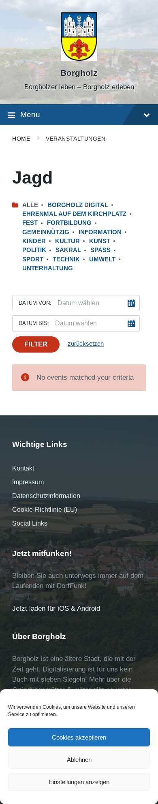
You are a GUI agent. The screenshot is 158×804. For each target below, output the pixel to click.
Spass (100, 250)
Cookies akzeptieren (79, 737)
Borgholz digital (77, 205)
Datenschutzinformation (46, 495)
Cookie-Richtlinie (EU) (44, 509)
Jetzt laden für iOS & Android (56, 608)
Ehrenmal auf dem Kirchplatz (74, 214)
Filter (35, 344)
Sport (32, 259)
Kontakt (23, 468)
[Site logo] (79, 58)
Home (21, 138)
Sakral (68, 250)
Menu (30, 114)
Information (100, 232)
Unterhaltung (47, 268)
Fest (30, 223)
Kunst (99, 241)
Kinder (34, 241)
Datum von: (35, 303)
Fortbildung (69, 223)
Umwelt (102, 259)
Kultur (67, 241)
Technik (66, 259)
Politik (34, 250)
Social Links (29, 523)
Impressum (28, 482)
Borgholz (79, 73)
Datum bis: (34, 323)
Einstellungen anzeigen (79, 781)
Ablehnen (79, 759)
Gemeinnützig (45, 232)
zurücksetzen (86, 343)
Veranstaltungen (75, 138)
